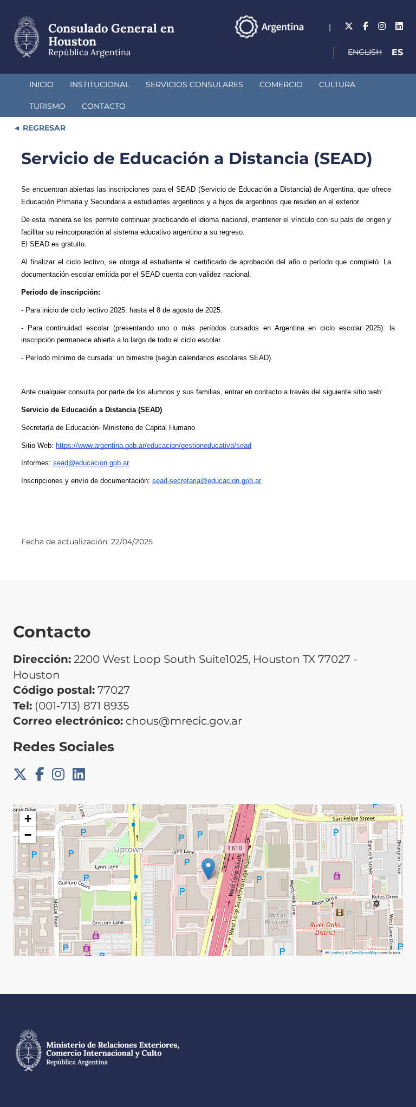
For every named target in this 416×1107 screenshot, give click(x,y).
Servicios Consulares (194, 84)
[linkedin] (399, 26)
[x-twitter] (348, 26)
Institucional (99, 84)
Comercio (281, 84)
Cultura (337, 84)
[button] (208, 869)
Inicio (41, 84)
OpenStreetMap (363, 952)
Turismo (47, 106)
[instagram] (382, 26)
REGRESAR (43, 128)
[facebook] (365, 26)
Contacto (104, 106)
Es (397, 52)
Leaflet (335, 952)
